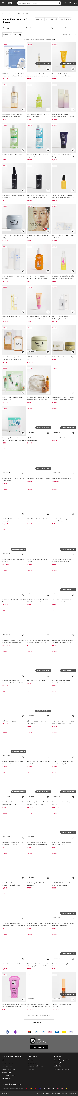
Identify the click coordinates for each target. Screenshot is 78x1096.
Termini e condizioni (62, 1093)
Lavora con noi (32, 1063)
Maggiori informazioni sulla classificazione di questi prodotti (38, 39)
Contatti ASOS (40, 1093)
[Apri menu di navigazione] (3, 3)
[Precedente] (33, 19)
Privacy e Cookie (50, 1093)
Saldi (18, 14)
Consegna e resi (7, 1066)
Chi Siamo (31, 1060)
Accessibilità (72, 1093)
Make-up (39, 19)
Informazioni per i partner (61, 1069)
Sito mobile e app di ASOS (62, 1060)
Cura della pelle (65, 19)
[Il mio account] (65, 3)
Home (4, 14)
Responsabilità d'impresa (35, 1066)
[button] (26, 1088)
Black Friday (57, 1066)
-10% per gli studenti (8, 1075)
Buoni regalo (57, 1063)
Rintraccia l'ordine (7, 1063)
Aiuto (4, 1060)
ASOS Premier (6, 1072)
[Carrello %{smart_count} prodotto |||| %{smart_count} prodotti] (75, 3)
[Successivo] (73, 19)
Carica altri (39, 1022)
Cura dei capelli (51, 19)
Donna (11, 14)
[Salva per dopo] (23, 69)
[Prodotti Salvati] (70, 3)
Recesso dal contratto (8, 1069)
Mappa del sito (6, 1078)
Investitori (31, 1069)
